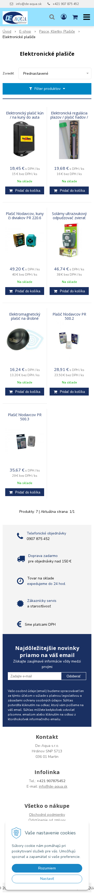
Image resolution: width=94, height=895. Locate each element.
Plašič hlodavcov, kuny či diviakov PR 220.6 (25, 216)
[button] (52, 17)
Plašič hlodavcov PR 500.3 (25, 417)
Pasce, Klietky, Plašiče (57, 31)
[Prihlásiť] (64, 17)
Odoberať (74, 676)
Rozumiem (47, 868)
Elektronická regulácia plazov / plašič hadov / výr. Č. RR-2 (69, 117)
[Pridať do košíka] (24, 190)
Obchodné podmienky (47, 814)
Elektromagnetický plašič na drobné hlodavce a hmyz (24, 318)
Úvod (7, 31)
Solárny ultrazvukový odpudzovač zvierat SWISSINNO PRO (69, 218)
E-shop (25, 31)
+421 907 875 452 (66, 4)
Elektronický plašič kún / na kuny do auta (25, 115)
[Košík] (75, 17)
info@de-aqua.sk (29, 4)
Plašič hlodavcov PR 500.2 (69, 316)
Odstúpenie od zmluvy (47, 820)
